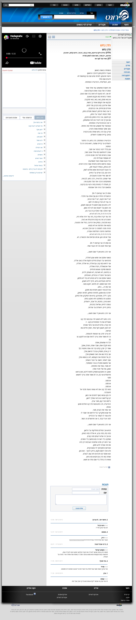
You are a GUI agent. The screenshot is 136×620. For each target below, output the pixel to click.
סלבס (76, 5)
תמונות (127, 78)
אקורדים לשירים (62, 597)
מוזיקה (99, 5)
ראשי (110, 5)
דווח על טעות (103, 467)
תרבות (65, 5)
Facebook (29, 594)
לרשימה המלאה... (8, 176)
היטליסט (87, 5)
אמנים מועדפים (11, 117)
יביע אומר (39, 140)
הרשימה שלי (27, 117)
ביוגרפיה (127, 72)
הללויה (40, 162)
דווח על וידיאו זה (7, 70)
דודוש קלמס (73, 53)
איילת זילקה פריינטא (98, 53)
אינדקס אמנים (62, 594)
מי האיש (39, 144)
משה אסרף (94, 56)
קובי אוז (97, 58)
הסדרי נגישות (125, 600)
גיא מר (80, 53)
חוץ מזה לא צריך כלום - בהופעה (32, 169)
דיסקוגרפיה (126, 75)
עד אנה (40, 133)
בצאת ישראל (38, 165)
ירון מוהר (102, 56)
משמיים (40, 155)
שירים (82, 13)
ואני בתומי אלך (37, 122)
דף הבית (126, 594)
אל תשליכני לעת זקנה (35, 126)
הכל (91, 13)
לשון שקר (39, 129)
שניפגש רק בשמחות (36, 173)
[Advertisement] (79, 475)
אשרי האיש (38, 158)
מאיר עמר (104, 58)
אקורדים (127, 68)
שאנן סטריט (86, 56)
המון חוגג (39, 137)
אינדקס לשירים (93, 594)
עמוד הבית (125, 30)
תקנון (127, 597)
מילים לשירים (71, 13)
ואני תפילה (39, 147)
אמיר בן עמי (87, 53)
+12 (54, 5)
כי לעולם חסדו (38, 151)
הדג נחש (105, 30)
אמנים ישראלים (114, 30)
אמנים (61, 13)
